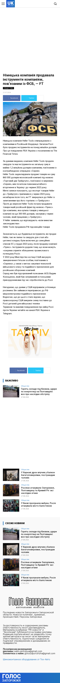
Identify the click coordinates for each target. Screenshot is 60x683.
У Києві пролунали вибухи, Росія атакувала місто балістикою (38, 504)
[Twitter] (44, 4)
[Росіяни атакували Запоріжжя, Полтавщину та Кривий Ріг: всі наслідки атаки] (11, 490)
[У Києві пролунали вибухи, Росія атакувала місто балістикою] (11, 505)
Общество (8, 88)
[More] (41, 98)
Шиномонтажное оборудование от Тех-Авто (26, 659)
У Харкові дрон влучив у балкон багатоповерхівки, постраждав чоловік (38, 475)
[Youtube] (49, 4)
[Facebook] (35, 4)
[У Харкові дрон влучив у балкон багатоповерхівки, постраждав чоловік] (11, 475)
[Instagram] (40, 4)
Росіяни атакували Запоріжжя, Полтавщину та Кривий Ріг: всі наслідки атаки (38, 490)
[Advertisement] (30, 39)
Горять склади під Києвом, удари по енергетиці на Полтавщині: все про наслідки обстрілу (39, 391)
